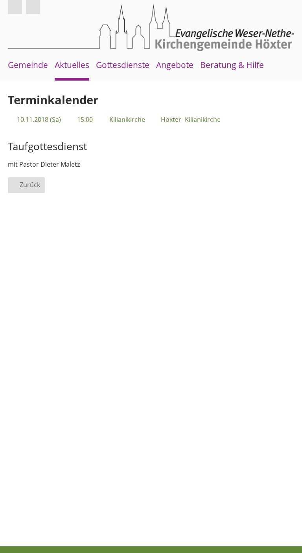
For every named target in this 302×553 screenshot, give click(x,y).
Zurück (30, 184)
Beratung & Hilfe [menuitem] (232, 64)
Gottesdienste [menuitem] (122, 64)
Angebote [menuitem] (174, 64)
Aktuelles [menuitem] (72, 64)
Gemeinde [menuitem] (28, 64)
